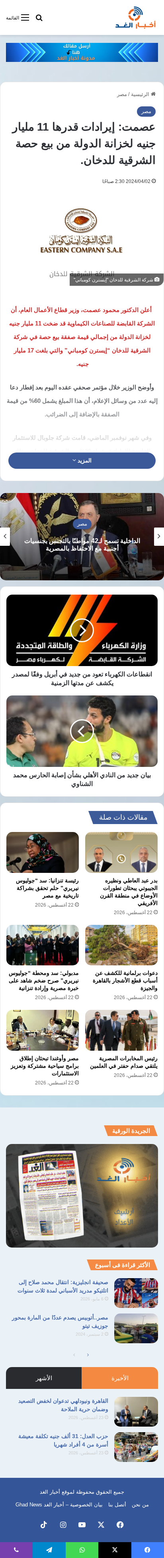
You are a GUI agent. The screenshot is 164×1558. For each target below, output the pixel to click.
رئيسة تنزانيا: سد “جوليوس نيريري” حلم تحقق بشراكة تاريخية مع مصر (47, 888)
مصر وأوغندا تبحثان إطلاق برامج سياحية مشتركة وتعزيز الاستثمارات (45, 1066)
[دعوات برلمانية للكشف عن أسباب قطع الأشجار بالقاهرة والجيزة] (121, 945)
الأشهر (44, 1378)
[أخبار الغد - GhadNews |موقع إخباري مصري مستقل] (135, 17)
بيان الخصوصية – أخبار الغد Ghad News (59, 1505)
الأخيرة (120, 1378)
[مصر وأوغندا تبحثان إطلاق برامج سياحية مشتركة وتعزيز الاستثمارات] (42, 1030)
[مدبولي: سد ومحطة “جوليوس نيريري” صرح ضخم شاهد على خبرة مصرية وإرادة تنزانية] (42, 945)
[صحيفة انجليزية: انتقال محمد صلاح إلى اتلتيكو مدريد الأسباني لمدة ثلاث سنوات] (136, 1293)
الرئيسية (141, 94)
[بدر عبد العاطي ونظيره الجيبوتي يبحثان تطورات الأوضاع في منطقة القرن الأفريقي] (121, 852)
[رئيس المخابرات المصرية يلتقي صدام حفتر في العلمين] (121, 1030)
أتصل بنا (117, 1505)
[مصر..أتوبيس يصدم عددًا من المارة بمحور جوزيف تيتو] (136, 1328)
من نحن (140, 1505)
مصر (122, 94)
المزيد (84, 460)
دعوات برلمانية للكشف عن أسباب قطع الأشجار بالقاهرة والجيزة (125, 980)
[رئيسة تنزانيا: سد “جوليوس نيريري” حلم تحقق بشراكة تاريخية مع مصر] (42, 852)
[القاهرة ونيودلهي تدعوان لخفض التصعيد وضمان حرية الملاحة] (136, 1412)
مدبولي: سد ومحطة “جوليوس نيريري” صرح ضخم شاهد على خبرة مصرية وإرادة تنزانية (44, 980)
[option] (82, 536)
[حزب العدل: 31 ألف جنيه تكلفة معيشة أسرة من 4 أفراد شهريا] (136, 1447)
